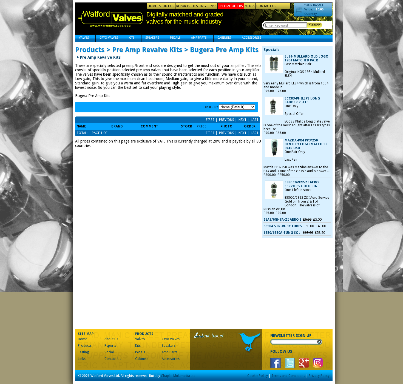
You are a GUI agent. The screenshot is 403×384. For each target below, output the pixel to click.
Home (152, 6)
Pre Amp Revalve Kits (98, 57)
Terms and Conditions (288, 376)
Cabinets (222, 38)
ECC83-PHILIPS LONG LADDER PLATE (302, 100)
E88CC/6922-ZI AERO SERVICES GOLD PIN (302, 184)
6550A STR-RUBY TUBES (282, 226)
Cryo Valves (107, 38)
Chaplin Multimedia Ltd (178, 376)
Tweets (199, 337)
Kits (129, 38)
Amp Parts (196, 38)
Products (85, 346)
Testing (199, 6)
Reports (183, 6)
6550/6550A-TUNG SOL (282, 233)
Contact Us (266, 6)
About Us (166, 6)
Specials (271, 49)
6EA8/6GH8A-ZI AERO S (282, 219)
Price (201, 126)
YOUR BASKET (313, 5)
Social (109, 352)
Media (249, 6)
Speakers (150, 38)
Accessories (249, 38)
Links (212, 6)
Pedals (173, 38)
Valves (82, 38)
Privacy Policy (319, 376)
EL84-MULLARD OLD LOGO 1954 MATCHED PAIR (306, 58)
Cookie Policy (257, 376)
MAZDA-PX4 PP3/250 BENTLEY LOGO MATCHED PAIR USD (306, 144)
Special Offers (230, 6)
